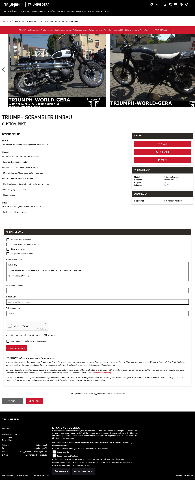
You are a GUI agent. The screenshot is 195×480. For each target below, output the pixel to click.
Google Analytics (63, 452)
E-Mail (164, 144)
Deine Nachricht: (14, 259)
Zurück (12, 401)
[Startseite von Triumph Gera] (13, 5)
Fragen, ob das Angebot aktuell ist (25, 244)
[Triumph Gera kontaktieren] (177, 4)
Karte (164, 160)
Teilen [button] (35, 401)
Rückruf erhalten (17, 249)
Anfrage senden (16, 348)
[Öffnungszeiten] (166, 4)
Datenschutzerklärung (101, 372)
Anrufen (164, 152)
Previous (4, 71)
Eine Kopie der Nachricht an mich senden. (28, 341)
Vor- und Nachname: (15, 285)
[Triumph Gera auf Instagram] (158, 4)
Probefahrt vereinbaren (20, 239)
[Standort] (182, 4)
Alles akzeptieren (83, 471)
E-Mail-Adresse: (13, 296)
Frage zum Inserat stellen (21, 253)
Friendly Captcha (42, 329)
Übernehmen (61, 471)
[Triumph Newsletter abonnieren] (188, 4)
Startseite (6, 21)
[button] (11, 11)
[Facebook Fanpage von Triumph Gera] (153, 4)
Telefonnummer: (13, 308)
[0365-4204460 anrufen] (171, 4)
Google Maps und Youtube (67, 456)
